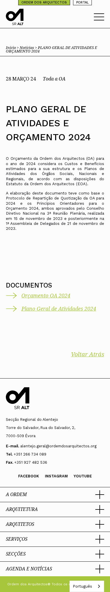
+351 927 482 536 (30, 462)
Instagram (56, 476)
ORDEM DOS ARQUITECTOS (44, 2)
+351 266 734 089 (30, 454)
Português (82, 586)
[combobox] (87, 586)
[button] (55, 494)
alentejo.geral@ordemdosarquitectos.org (58, 446)
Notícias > (29, 47)
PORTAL (82, 2)
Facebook (28, 476)
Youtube (83, 476)
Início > (13, 47)
